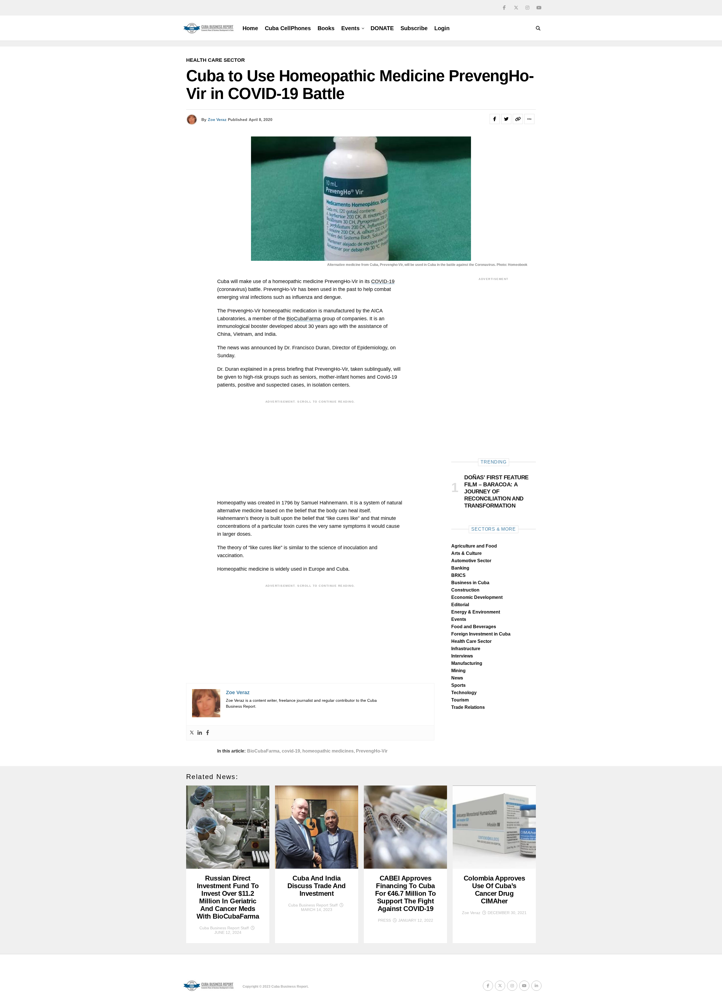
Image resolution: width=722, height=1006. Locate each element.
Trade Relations (468, 707)
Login (442, 28)
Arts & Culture (466, 553)
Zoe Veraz (217, 119)
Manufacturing (466, 663)
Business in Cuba (470, 582)
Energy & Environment (475, 612)
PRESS (384, 920)
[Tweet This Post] (506, 119)
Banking (460, 568)
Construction (465, 590)
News (457, 678)
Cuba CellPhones (288, 28)
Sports (458, 685)
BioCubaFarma (304, 318)
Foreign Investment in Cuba (480, 634)
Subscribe (414, 28)
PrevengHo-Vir (372, 751)
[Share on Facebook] (495, 119)
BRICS (458, 575)
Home (250, 28)
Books (326, 28)
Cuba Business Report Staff (224, 928)
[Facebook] (207, 733)
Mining (458, 670)
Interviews (462, 656)
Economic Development (477, 597)
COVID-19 (383, 281)
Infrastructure (465, 648)
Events (350, 28)
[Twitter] (191, 733)
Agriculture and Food (474, 546)
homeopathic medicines (328, 751)
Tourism (460, 700)
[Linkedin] (199, 733)
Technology (464, 692)
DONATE (382, 28)
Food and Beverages (473, 626)
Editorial (460, 604)
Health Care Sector (471, 641)
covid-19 (291, 751)
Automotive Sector (471, 560)
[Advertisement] (310, 445)
